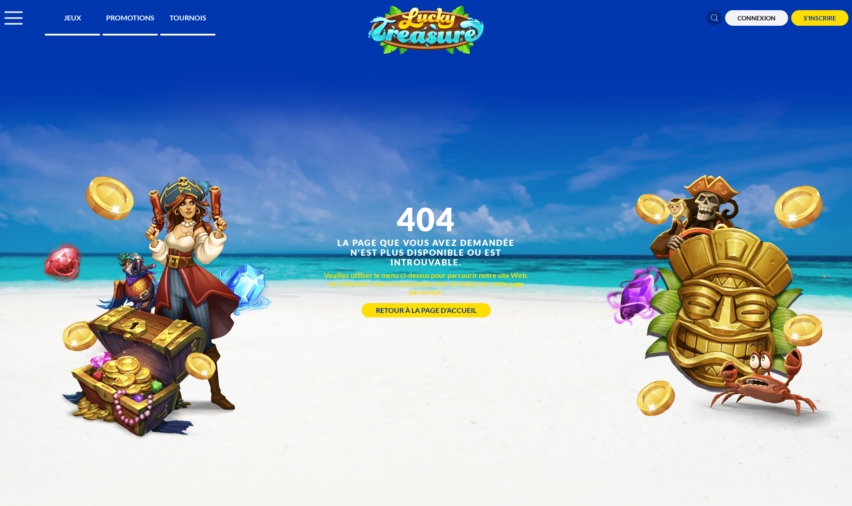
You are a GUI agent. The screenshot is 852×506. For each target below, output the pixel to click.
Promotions (130, 17)
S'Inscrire (820, 18)
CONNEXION (757, 18)
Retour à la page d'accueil (426, 310)
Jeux (72, 17)
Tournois (188, 17)
